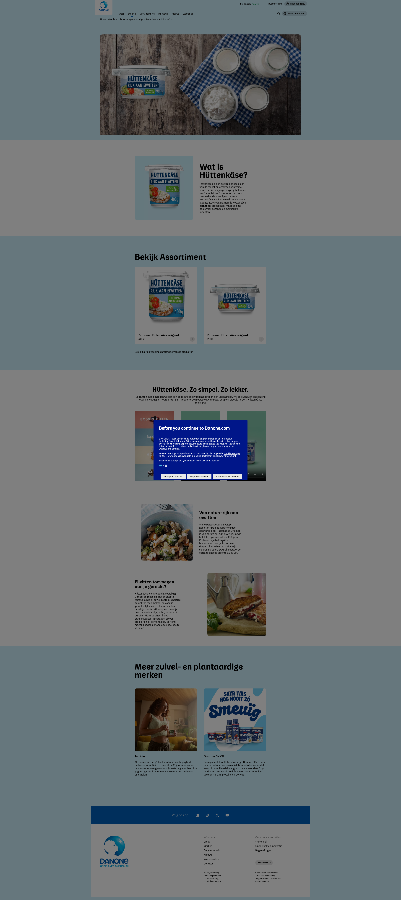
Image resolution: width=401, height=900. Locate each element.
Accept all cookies (173, 476)
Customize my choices (227, 476)
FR (166, 465)
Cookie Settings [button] (232, 453)
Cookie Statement (203, 455)
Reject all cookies (199, 476)
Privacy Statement (226, 455)
